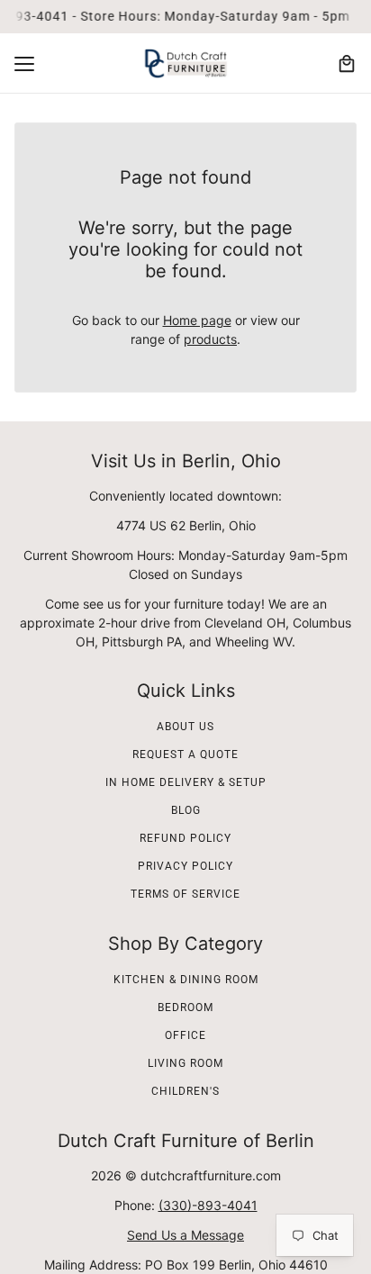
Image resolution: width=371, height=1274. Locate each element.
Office (185, 1035)
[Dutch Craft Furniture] (185, 63)
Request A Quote (185, 754)
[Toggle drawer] (24, 64)
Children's (185, 1091)
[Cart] (347, 64)
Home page (197, 320)
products (210, 339)
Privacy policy (185, 866)
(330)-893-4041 (208, 1205)
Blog (186, 810)
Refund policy (185, 838)
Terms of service (185, 894)
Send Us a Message (185, 1234)
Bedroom (185, 1007)
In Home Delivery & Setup (186, 782)
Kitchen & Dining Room (185, 979)
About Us (185, 726)
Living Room (185, 1063)
